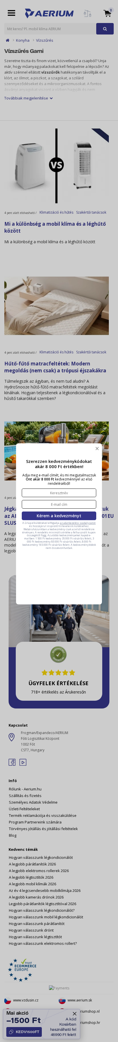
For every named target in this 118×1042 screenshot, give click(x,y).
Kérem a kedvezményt (59, 515)
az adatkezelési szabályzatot (78, 523)
